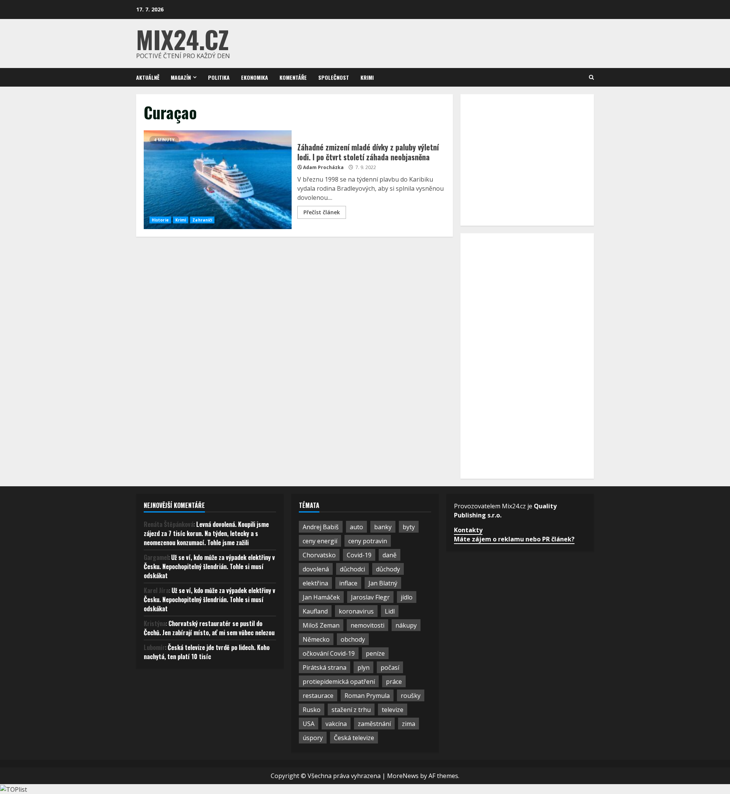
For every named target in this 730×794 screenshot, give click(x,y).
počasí (390, 667)
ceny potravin (367, 541)
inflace (348, 583)
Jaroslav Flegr (370, 597)
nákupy (406, 625)
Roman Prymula (367, 695)
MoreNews (403, 776)
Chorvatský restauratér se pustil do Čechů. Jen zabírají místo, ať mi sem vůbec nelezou (209, 628)
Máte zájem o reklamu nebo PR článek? (514, 539)
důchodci (352, 569)
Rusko (312, 709)
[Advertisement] (525, 159)
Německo (316, 639)
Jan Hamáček (321, 597)
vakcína (336, 724)
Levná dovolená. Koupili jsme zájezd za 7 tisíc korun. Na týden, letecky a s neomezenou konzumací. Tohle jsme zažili (206, 533)
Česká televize (354, 738)
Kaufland (315, 611)
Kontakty (468, 530)
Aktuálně (147, 77)
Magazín (181, 77)
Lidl (390, 611)
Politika (219, 77)
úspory (313, 738)
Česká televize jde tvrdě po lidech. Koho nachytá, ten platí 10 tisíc (207, 652)
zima (408, 724)
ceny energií (320, 541)
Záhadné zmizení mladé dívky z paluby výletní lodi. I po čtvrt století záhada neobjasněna (218, 179)
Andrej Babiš (321, 527)
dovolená (316, 569)
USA (308, 724)
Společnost (333, 77)
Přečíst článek (321, 212)
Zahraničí (202, 220)
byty (409, 527)
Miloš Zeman (321, 625)
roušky (411, 695)
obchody (353, 639)
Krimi (367, 77)
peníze (375, 653)
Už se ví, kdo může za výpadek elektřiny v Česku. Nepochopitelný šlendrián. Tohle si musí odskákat (209, 566)
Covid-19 (359, 555)
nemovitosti (367, 625)
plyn (363, 667)
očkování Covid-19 (329, 653)
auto (356, 527)
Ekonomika (254, 77)
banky (383, 527)
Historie (160, 220)
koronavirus (356, 611)
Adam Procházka (323, 167)
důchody (388, 569)
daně (389, 555)
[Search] (591, 77)
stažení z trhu (351, 709)
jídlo (407, 597)
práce (394, 681)
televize (392, 709)
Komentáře (293, 77)
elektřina (315, 583)
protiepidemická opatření (339, 681)
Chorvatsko (319, 555)
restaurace (318, 695)
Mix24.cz (182, 39)
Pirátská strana (324, 667)
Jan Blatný (382, 583)
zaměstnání (374, 724)
